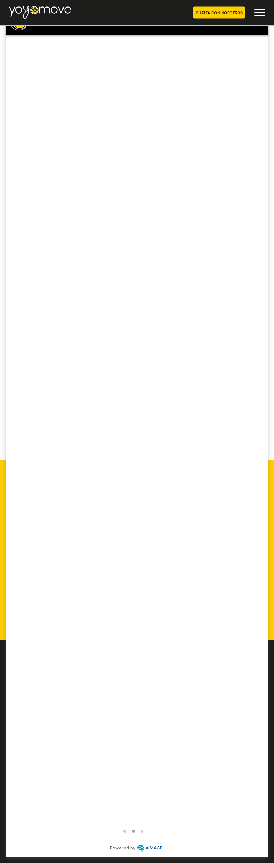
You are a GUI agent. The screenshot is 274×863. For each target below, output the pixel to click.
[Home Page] (40, 12)
